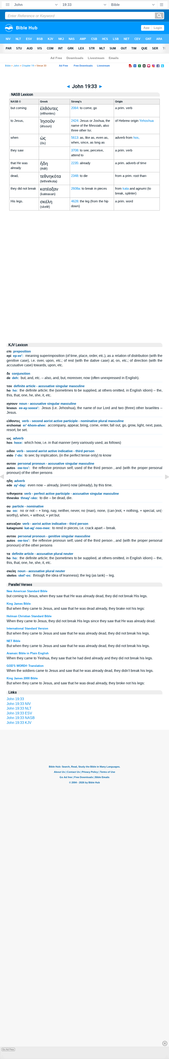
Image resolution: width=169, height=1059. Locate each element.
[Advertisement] (84, 302)
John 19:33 (15, 699)
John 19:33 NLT (19, 708)
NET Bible (13, 641)
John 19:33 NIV (19, 704)
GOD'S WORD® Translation (25, 665)
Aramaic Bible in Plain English (28, 653)
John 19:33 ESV (19, 713)
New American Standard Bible (27, 591)
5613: (75, 137)
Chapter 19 (28, 65)
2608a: (76, 188)
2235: (75, 163)
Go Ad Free (8, 1049)
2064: (75, 108)
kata (126, 188)
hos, (136, 137)
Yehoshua (146, 120)
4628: (75, 201)
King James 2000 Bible (22, 678)
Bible (8, 65)
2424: (75, 120)
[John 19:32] (5, 487)
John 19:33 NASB (21, 718)
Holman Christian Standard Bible (29, 616)
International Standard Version (27, 628)
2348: (75, 176)
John (16, 65)
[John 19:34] (163, 487)
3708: (75, 150)
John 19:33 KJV (19, 723)
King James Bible (19, 603)
